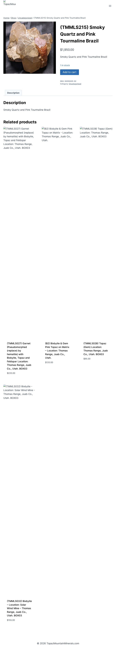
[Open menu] (110, 6)
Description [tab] (13, 92)
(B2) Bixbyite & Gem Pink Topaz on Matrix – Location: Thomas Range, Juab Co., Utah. (57, 350)
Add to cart (69, 72)
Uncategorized (75, 84)
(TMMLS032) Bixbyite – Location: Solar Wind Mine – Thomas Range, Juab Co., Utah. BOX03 (19, 608)
